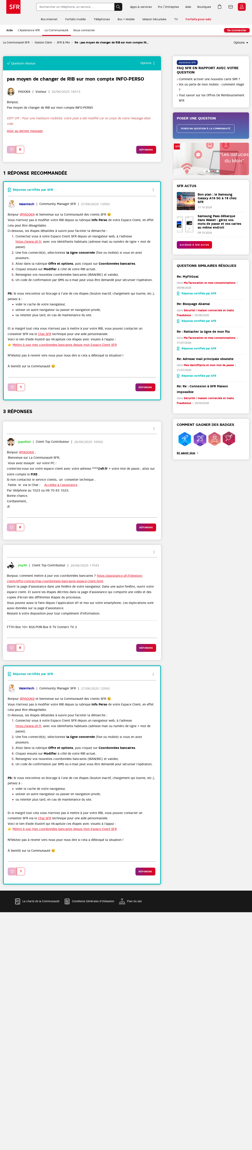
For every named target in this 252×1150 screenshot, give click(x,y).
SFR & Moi (63, 42)
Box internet (49, 19)
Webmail (230, 7)
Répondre (146, 149)
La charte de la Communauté (40, 901)
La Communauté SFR (16, 42)
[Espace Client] (241, 7)
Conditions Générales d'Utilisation (93, 901)
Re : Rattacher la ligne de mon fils (203, 331)
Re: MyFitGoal (187, 276)
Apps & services (141, 7)
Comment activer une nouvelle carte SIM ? (209, 79)
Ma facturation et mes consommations (209, 283)
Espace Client (241, 7)
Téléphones (102, 19)
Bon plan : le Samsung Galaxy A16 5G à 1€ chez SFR (217, 198)
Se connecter (236, 30)
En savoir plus (186, 453)
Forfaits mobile (75, 19)
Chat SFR (44, 334)
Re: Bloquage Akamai (193, 304)
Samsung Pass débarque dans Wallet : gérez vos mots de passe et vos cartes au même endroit (219, 221)
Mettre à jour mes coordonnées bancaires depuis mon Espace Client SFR (65, 345)
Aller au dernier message (25, 131)
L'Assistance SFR (29, 30)
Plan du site (134, 901)
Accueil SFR (13, 7)
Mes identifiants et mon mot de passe (209, 365)
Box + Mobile (126, 19)
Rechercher (118, 7)
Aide (188, 7)
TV (176, 19)
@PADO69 (27, 214)
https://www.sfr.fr (28, 241)
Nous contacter (84, 30)
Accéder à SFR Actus (194, 244)
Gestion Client (43, 42)
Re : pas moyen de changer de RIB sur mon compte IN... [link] (112, 42)
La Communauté (56, 30)
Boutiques (204, 7)
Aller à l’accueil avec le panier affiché (219, 7)
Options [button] (239, 42)
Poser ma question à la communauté (205, 128)
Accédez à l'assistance (60, 485)
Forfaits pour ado (198, 19)
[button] (11, 149)
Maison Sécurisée (154, 19)
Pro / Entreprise (168, 7)
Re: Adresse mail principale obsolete (205, 359)
